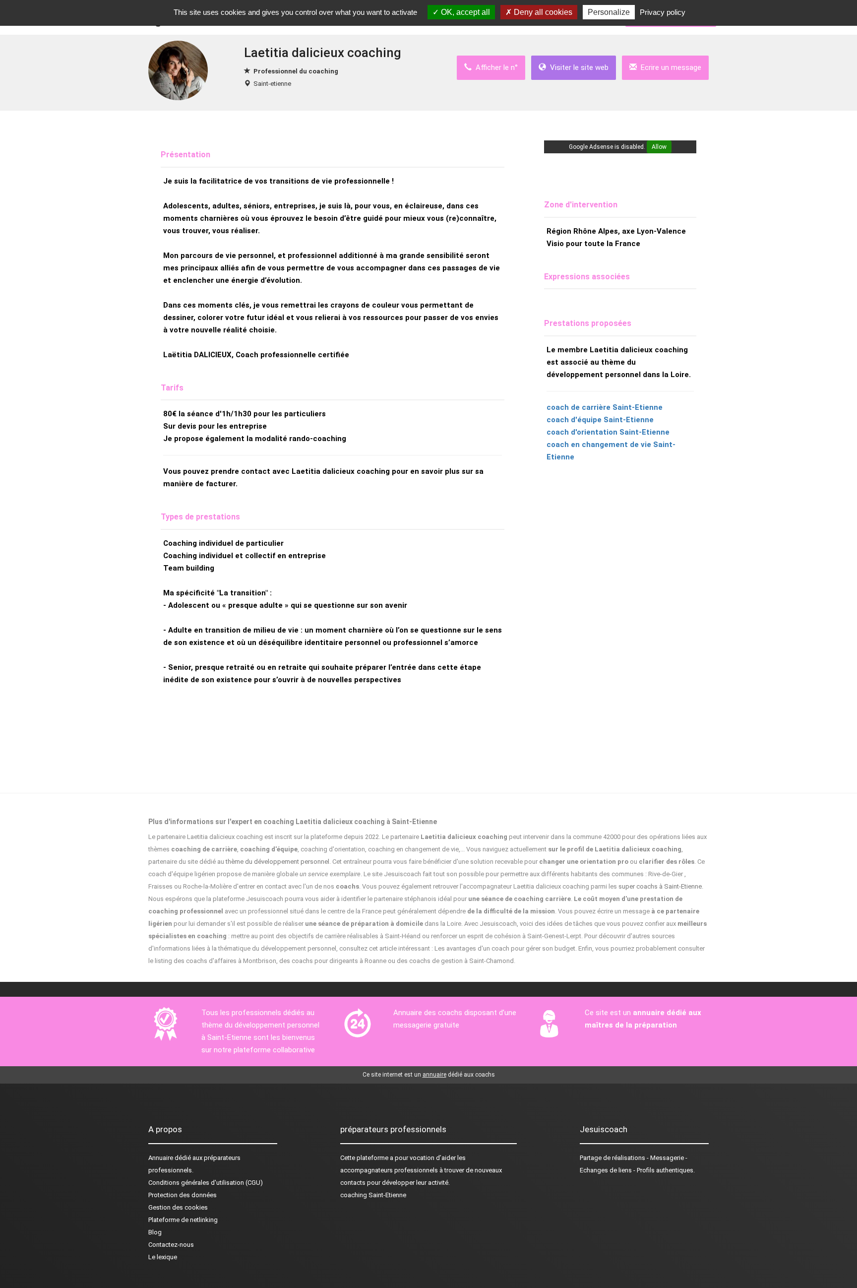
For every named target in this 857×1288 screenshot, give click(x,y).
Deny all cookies (542, 12)
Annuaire (160, 1157)
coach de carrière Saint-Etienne (605, 407)
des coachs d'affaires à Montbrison (225, 961)
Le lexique (162, 1257)
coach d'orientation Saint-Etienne (608, 432)
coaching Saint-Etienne (373, 1195)
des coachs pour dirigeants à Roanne (332, 961)
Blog (155, 1232)
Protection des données (182, 1195)
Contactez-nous (171, 1244)
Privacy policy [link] (662, 12)
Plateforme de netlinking (183, 1220)
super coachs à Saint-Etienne (660, 886)
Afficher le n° (495, 67)
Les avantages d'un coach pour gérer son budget (504, 948)
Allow (659, 146)
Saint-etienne (272, 83)
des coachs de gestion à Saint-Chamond (455, 961)
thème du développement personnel (277, 861)
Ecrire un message (669, 67)
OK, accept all (464, 12)
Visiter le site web (577, 67)
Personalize (609, 12)
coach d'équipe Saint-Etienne (600, 419)
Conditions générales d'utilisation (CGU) (205, 1182)
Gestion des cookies (178, 1207)
